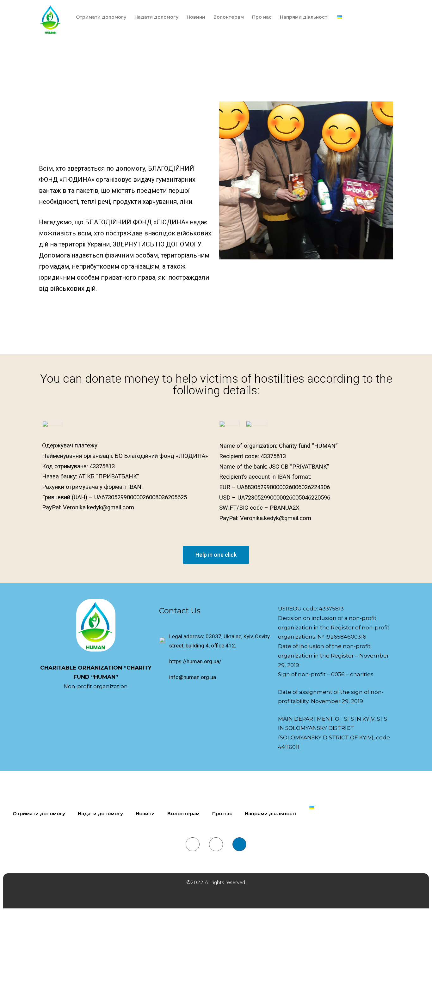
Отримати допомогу (101, 17)
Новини (196, 17)
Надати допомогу (156, 17)
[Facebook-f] (193, 844)
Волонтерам (228, 17)
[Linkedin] (239, 844)
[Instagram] (216, 844)
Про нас (262, 17)
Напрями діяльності (304, 17)
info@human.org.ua (192, 677)
